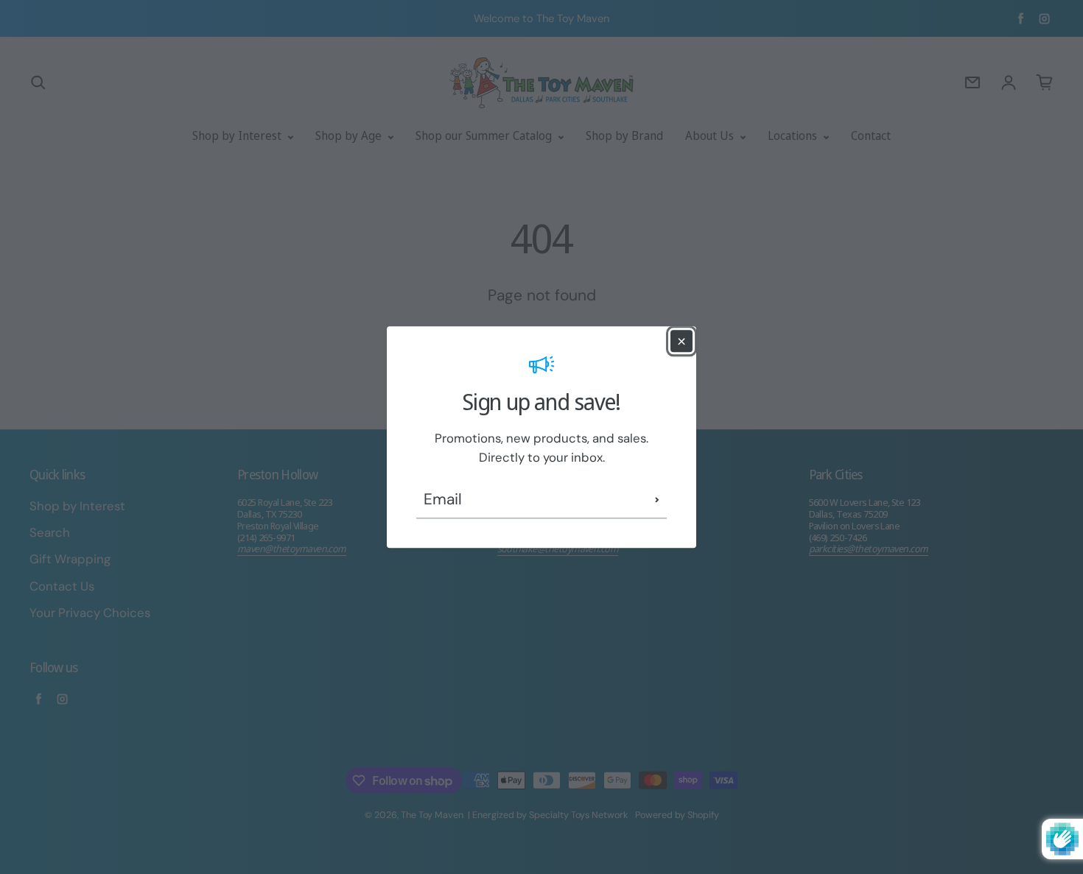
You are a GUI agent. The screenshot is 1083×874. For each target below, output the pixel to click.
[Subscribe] (657, 500)
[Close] (681, 341)
